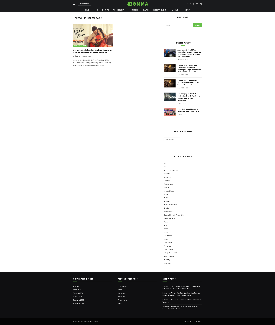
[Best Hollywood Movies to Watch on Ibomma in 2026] (170, 112)
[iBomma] (137, 4)
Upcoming (167, 260)
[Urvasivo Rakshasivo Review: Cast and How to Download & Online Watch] (93, 35)
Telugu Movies (80, 46)
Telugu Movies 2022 (170, 253)
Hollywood (167, 201)
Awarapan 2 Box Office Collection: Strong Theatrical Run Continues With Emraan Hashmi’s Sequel (189, 53)
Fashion (166, 188)
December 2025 (78, 300)
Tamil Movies (168, 243)
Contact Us (187, 321)
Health (146, 10)
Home (87, 10)
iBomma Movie (168, 212)
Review (166, 232)
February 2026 (78, 293)
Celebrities (167, 177)
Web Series (167, 263)
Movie (166, 222)
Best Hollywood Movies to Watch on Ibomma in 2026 (188, 110)
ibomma (77, 56)
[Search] (201, 4)
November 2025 (78, 303)
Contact (186, 10)
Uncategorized (169, 256)
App (165, 163)
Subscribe (84, 4)
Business (134, 10)
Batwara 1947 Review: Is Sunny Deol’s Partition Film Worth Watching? (188, 83)
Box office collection (171, 170)
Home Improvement (170, 205)
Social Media (168, 236)
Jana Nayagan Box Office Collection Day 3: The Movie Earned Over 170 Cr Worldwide (188, 97)
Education (167, 181)
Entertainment (159, 10)
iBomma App (198, 321)
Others (166, 229)
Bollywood (167, 167)
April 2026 (76, 286)
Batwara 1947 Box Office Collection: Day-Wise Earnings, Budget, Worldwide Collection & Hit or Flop (189, 68)
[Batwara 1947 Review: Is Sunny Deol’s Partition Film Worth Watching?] (170, 83)
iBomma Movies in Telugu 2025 (174, 215)
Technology (118, 10)
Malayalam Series (170, 218)
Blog (95, 10)
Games (166, 194)
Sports (166, 239)
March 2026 (77, 290)
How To (105, 10)
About (175, 10)
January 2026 (77, 297)
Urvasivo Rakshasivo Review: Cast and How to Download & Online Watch (92, 51)
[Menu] (74, 4)
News (165, 225)
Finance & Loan (169, 191)
